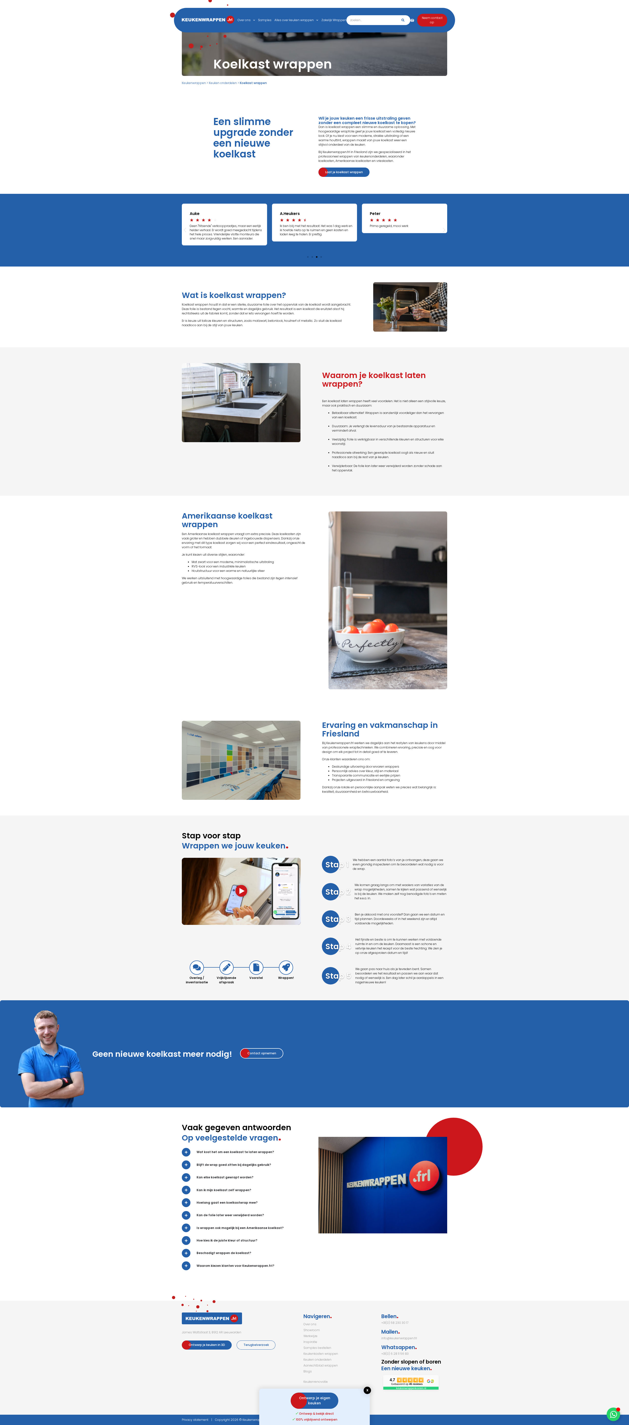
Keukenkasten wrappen (320, 1354)
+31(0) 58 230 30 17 (394, 1323)
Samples (265, 20)
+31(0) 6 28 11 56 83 (395, 1354)
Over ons (244, 20)
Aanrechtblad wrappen (320, 1365)
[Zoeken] (403, 20)
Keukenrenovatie (315, 1382)
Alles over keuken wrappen (294, 20)
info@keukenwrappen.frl (399, 1338)
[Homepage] (194, 20)
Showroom (311, 1330)
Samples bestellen (317, 1348)
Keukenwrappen (194, 83)
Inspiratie (310, 1342)
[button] (185, 230)
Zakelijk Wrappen (333, 20)
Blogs (307, 1371)
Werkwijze (310, 1336)
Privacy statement (195, 1420)
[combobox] (378, 20)
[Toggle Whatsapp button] (613, 1414)
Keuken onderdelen (223, 83)
